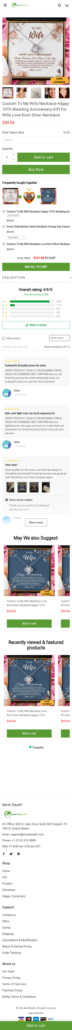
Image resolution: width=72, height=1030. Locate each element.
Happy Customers (13, 896)
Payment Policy (12, 990)
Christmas (8, 890)
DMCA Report (36, 1013)
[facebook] (4, 854)
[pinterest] (19, 854)
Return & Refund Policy (17, 946)
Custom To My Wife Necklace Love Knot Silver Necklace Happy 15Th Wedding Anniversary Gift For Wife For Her (29, 604)
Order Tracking (11, 953)
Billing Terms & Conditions (19, 996)
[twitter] (12, 854)
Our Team (8, 971)
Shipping (7, 934)
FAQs (5, 921)
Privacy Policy (11, 978)
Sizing (6, 927)
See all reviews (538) (36, 294)
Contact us (9, 915)
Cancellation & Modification (19, 940)
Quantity (7, 149)
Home (6, 871)
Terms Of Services (14, 984)
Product (7, 883)
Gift (4, 877)
